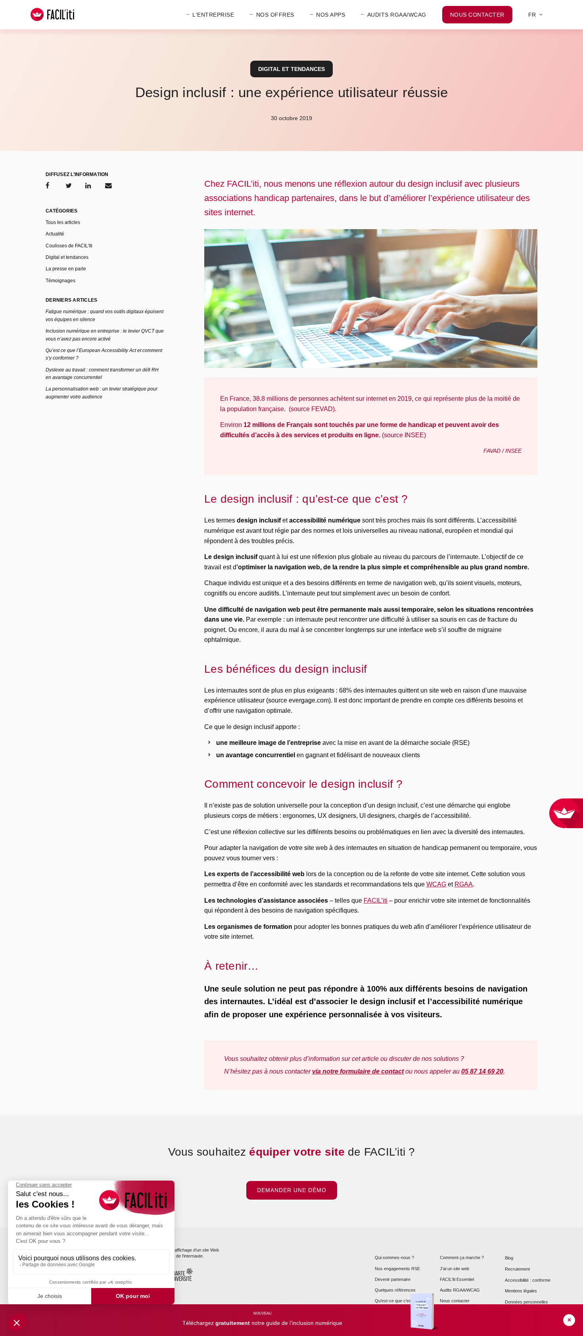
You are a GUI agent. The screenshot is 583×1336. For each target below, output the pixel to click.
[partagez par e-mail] (108, 185)
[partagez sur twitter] (68, 185)
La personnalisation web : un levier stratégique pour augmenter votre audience (101, 392)
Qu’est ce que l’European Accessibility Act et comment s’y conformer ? (104, 354)
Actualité (55, 234)
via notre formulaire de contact (358, 1071)
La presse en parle (66, 269)
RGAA (464, 884)
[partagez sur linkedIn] (88, 185)
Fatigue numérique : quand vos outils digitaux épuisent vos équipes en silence (104, 315)
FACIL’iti (375, 900)
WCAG (436, 884)
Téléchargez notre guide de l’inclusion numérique (262, 1323)
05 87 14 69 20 (482, 1071)
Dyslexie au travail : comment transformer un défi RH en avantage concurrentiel (102, 373)
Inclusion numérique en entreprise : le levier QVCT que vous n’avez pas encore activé (105, 334)
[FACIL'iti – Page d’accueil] (52, 14)
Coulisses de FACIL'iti (69, 246)
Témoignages (60, 280)
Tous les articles (63, 222)
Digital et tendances (291, 69)
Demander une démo (291, 1190)
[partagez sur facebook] (48, 185)
